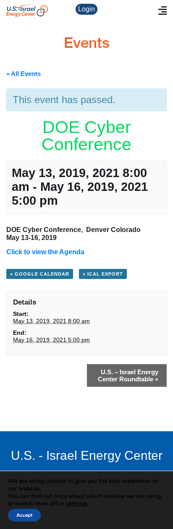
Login (86, 9)
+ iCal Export (103, 273)
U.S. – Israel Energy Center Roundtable (128, 375)
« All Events (23, 73)
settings (76, 504)
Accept (24, 515)
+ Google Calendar (39, 273)
